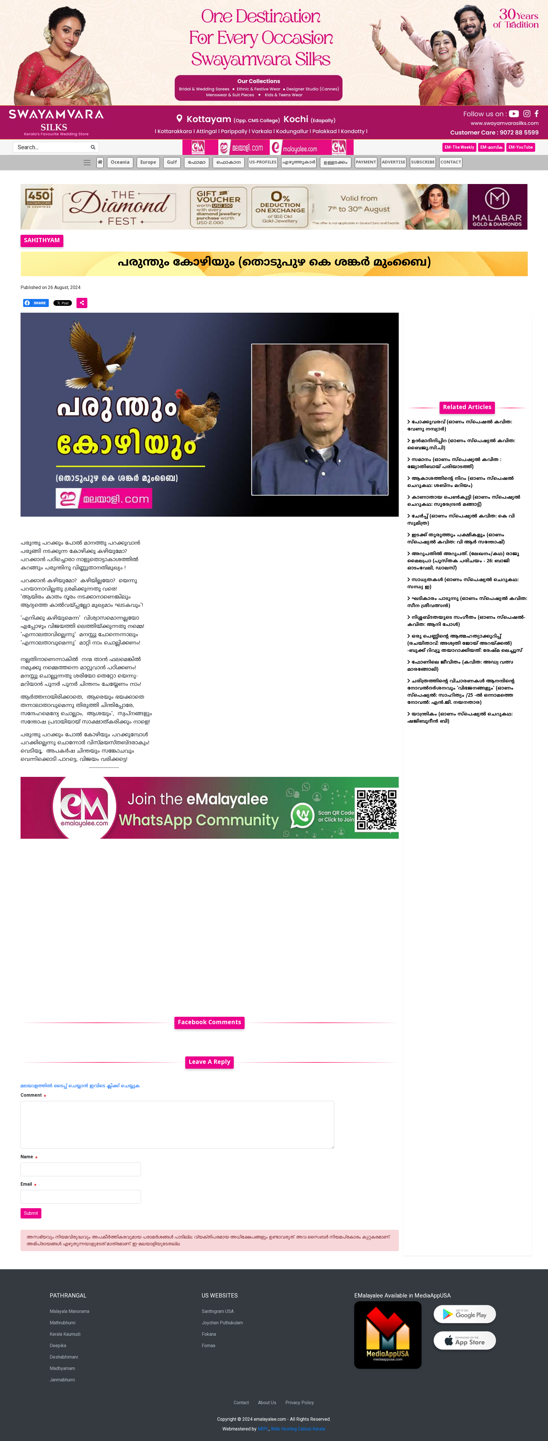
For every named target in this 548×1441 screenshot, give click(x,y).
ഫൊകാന (228, 162)
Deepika (58, 1345)
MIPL (263, 1429)
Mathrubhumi (62, 1322)
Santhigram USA (218, 1311)
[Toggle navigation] (87, 162)
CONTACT (450, 162)
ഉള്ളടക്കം (336, 162)
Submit (31, 1213)
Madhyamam (62, 1368)
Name (27, 1156)
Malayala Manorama (69, 1311)
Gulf (172, 162)
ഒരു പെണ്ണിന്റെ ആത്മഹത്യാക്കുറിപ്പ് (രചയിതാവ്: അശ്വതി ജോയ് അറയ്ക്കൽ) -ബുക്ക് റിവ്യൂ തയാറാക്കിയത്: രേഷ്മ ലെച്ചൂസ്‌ (464, 644)
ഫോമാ (197, 162)
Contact (241, 1402)
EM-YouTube (521, 147)
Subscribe (423, 162)
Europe (148, 162)
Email (26, 1184)
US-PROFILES (263, 162)
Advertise (393, 162)
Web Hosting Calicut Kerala (298, 1429)
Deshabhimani (64, 1357)
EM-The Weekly (459, 147)
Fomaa (208, 1345)
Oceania (120, 162)
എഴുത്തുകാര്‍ (298, 162)
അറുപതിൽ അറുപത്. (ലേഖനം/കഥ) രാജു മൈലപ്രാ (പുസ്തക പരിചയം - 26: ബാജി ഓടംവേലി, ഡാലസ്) (463, 561)
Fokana (209, 1334)
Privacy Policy (299, 1402)
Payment (366, 162)
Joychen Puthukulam (222, 1322)
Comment (31, 1095)
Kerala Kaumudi (65, 1334)
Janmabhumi (62, 1380)
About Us (267, 1402)
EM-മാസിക (491, 147)
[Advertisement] (192, 924)
